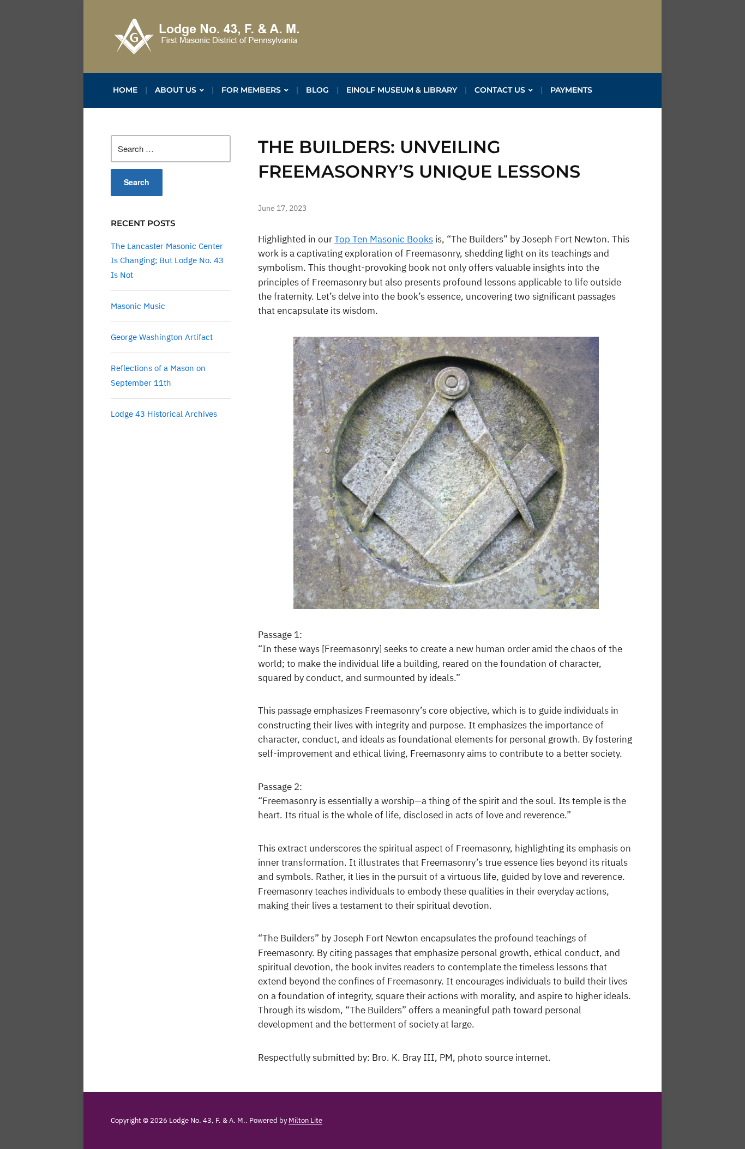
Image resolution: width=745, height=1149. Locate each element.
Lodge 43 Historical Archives (164, 414)
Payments (571, 90)
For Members (251, 90)
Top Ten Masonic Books (383, 239)
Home (125, 90)
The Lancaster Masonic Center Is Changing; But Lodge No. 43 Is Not (167, 260)
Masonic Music (138, 306)
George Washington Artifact (162, 337)
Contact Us (499, 90)
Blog (317, 90)
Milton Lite (305, 1120)
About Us (175, 90)
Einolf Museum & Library (401, 90)
